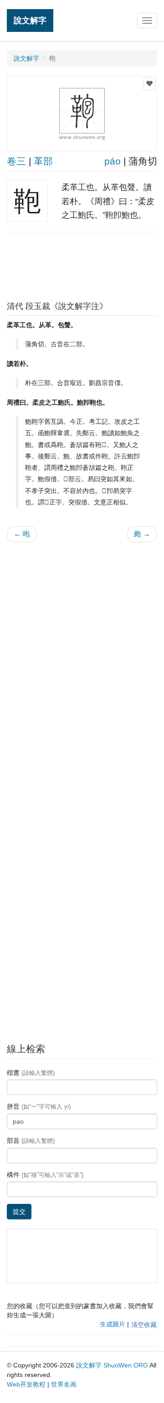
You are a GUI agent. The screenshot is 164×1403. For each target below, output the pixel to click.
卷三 (16, 161)
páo (112, 161)
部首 (31, 1140)
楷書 (31, 1072)
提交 (19, 1211)
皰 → (142, 534)
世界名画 (64, 1384)
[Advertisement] (82, 264)
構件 (45, 1174)
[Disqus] (82, 665)
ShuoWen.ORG (125, 1365)
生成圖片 (112, 1324)
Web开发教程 (26, 1384)
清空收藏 (144, 1324)
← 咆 (22, 534)
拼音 (39, 1106)
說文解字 (30, 20)
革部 (43, 161)
